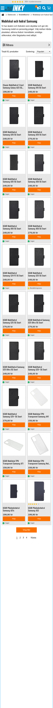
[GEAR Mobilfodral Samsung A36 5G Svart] (39, 162)
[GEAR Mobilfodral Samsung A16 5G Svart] (39, 68)
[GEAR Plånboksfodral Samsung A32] (39, 491)
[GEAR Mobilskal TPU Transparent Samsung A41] (39, 397)
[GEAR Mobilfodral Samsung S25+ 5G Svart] (39, 350)
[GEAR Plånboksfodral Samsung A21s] (14, 491)
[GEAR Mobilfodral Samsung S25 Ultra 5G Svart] (39, 303)
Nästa (33, 538)
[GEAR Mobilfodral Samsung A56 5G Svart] (14, 209)
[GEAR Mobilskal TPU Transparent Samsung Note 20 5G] (39, 444)
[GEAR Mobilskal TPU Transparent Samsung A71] (14, 444)
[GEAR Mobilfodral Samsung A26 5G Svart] (14, 115)
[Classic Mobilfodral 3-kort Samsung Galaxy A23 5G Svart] (14, 68)
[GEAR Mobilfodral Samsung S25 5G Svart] (39, 256)
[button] (26, 2)
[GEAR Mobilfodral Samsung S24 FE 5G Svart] (14, 256)
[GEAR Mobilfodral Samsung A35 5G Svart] (14, 162)
